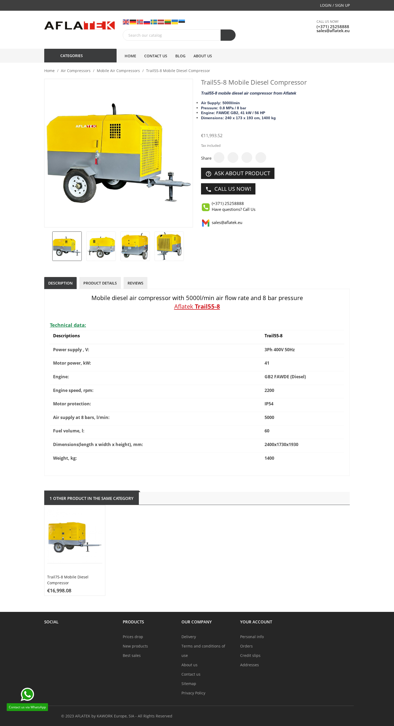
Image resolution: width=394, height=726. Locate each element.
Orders (246, 646)
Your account (256, 621)
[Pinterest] (260, 157)
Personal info (252, 636)
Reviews (135, 283)
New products (135, 646)
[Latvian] (161, 21)
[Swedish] (154, 21)
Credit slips (250, 655)
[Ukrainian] (175, 21)
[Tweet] (233, 157)
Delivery (188, 636)
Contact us (190, 674)
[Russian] (147, 21)
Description (60, 283)
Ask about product (237, 173)
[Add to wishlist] (96, 592)
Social (51, 621)
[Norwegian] (140, 21)
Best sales (132, 655)
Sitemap (188, 683)
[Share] (219, 157)
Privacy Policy (193, 692)
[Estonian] (182, 21)
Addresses (249, 664)
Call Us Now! (228, 189)
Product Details (100, 283)
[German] (133, 21)
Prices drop (133, 636)
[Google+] (246, 157)
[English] (126, 21)
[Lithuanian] (168, 21)
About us (189, 664)
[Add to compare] (82, 592)
